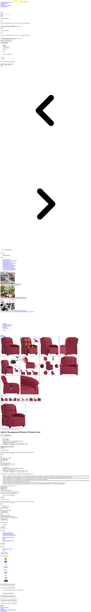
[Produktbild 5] (19, 399)
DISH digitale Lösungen (8, 264)
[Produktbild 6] (23, 399)
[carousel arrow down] (1, 402)
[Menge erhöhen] (13, 453)
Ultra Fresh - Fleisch (7, 259)
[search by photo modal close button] (1, 21)
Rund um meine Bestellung (8, 534)
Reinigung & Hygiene (7, 324)
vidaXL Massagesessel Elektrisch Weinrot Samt (20, 432)
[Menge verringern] (1, 453)
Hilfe (4, 538)
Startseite (4, 323)
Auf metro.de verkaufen (7, 548)
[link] (47, 52)
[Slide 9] (8, 395)
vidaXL (7, 438)
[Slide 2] (1, 395)
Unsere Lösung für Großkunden (9, 268)
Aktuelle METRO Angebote (8, 540)
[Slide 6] (5, 395)
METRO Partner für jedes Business (10, 260)
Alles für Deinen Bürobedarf (8, 266)
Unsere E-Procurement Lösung (9, 269)
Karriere (4, 524)
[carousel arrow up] (1, 397)
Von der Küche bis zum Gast (8, 267)
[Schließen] (1, 66)
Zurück (4, 330)
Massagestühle (6, 328)
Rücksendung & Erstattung (8, 537)
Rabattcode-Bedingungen (8, 532)
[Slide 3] (2, 395)
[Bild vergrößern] (13, 416)
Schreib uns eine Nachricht (8, 593)
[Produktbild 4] (15, 399)
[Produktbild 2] (7, 399)
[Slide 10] (9, 395)
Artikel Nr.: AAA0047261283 (6, 435)
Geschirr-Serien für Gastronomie (9, 262)
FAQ (4, 539)
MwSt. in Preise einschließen (6, 64)
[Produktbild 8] (31, 399)
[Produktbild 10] (39, 399)
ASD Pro (8, 462)
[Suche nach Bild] (1, 16)
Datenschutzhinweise (4, 607)
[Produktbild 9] (35, 399)
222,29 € (2, 448)
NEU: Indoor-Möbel (7, 261)
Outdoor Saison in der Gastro (20, 297)
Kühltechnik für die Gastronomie (9, 265)
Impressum (2, 605)
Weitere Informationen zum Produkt (7, 446)
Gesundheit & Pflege (7, 325)
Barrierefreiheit (3, 610)
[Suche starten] (1, 28)
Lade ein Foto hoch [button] (6, 26)
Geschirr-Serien (18, 284)
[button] (45, 333)
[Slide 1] (0, 395)
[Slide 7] (6, 395)
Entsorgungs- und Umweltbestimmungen (8, 609)
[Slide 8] (7, 395)
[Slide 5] (4, 395)
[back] (1, 13)
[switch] (4, 43)
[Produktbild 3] (11, 399)
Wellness (4, 326)
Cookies (2, 608)
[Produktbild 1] (2, 399)
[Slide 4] (3, 395)
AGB (1, 606)
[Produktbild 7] (27, 399)
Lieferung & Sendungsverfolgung (9, 535)
